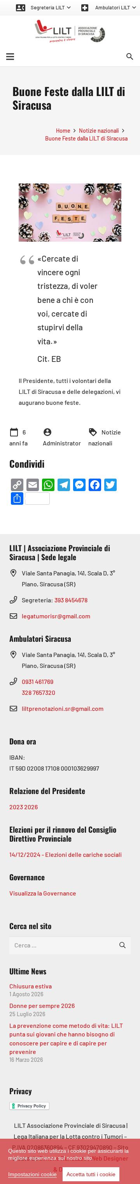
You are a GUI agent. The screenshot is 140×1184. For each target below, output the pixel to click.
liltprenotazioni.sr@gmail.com (62, 708)
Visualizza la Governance (42, 893)
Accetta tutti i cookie (91, 1174)
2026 (31, 806)
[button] (43, 8)
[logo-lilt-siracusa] (70, 31)
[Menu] (10, 56)
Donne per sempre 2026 (42, 1005)
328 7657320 (38, 692)
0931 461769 (37, 681)
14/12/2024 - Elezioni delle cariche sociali (65, 854)
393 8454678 (71, 600)
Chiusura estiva (30, 986)
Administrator (62, 443)
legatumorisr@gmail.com (56, 616)
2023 (16, 806)
